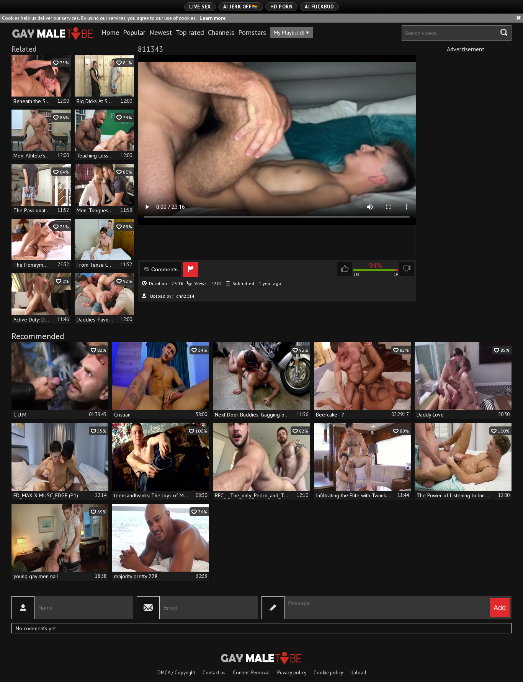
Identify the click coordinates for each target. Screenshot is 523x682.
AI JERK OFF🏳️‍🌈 (240, 6)
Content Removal (251, 672)
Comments (164, 269)
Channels (221, 32)
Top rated (190, 32)
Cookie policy (328, 672)
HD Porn (281, 6)
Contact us (214, 672)
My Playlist (289, 32)
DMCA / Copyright (176, 672)
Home (110, 32)
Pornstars (252, 32)
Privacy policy (291, 672)
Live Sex (200, 6)
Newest (160, 32)
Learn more (212, 18)
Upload (358, 672)
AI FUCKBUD (319, 6)
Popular (134, 32)
